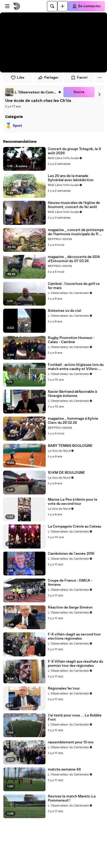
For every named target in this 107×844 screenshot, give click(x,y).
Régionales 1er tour (64, 688)
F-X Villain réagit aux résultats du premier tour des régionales (75, 664)
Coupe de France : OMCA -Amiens (70, 583)
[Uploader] (62, 6)
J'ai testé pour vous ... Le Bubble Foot (75, 717)
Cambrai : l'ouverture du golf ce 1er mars (74, 286)
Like (20, 77)
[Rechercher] (52, 6)
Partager (51, 77)
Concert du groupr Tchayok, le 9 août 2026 (74, 151)
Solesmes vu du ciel (64, 311)
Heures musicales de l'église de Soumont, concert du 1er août (74, 205)
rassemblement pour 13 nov (71, 742)
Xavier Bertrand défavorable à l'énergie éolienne (72, 394)
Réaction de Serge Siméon (70, 607)
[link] (33, 92)
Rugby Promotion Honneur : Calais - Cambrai (71, 340)
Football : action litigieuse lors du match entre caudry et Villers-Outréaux (76, 367)
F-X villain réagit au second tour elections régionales (74, 636)
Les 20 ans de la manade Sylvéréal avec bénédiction (70, 178)
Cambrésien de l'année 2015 (71, 554)
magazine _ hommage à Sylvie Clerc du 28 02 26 (73, 421)
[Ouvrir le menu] (7, 6)
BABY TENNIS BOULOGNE (70, 446)
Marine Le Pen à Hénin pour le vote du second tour (72, 502)
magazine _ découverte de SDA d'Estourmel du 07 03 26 (74, 259)
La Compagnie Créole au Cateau (74, 526)
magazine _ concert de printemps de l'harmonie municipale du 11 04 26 (76, 232)
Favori (82, 77)
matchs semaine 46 (64, 769)
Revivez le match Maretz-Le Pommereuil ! (72, 798)
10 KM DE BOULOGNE (66, 473)
